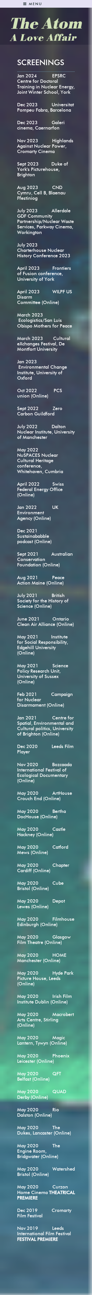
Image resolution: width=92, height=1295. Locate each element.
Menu (34, 4)
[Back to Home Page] (46, 27)
